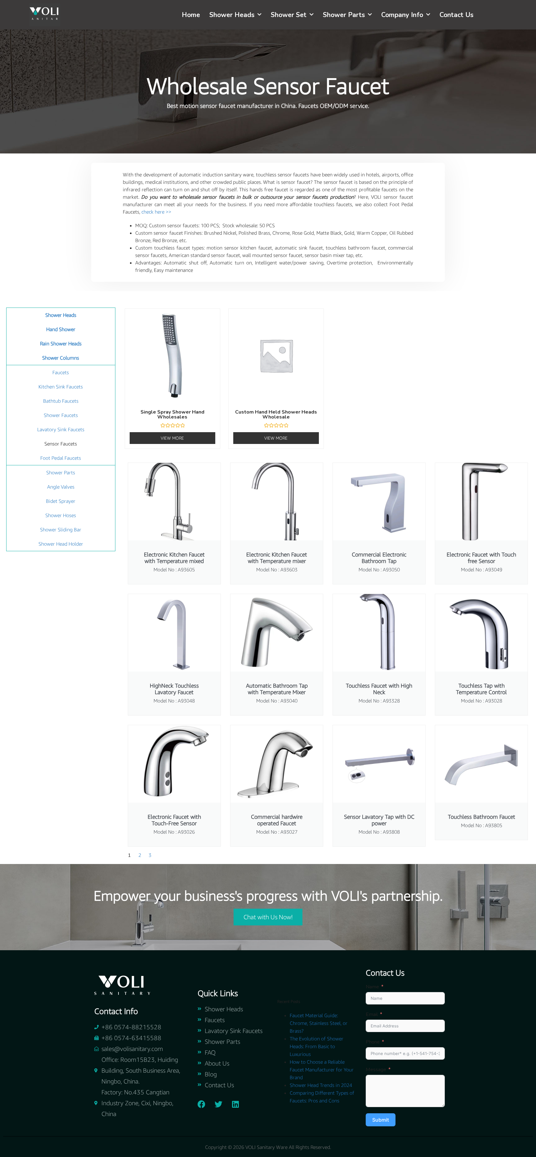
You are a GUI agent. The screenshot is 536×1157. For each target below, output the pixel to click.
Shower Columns (60, 358)
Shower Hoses (60, 515)
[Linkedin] (235, 1104)
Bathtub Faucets (60, 401)
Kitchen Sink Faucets (60, 386)
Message (376, 1069)
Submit (380, 1120)
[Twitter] (218, 1104)
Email (372, 1014)
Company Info (402, 15)
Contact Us (456, 15)
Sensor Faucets (60, 444)
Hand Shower (60, 329)
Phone (373, 1042)
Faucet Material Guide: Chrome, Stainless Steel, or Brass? (318, 1023)
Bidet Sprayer (60, 501)
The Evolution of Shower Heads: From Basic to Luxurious (316, 1046)
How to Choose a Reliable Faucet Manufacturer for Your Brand (322, 1069)
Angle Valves (60, 487)
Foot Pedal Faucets (60, 458)
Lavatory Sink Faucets (60, 429)
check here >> (156, 212)
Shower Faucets (61, 415)
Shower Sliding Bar (60, 529)
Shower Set (288, 15)
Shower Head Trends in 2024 (321, 1085)
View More (172, 438)
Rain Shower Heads (61, 343)
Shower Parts (344, 15)
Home (191, 15)
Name (372, 986)
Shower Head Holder (60, 544)
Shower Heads (231, 15)
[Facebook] (201, 1104)
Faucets (60, 372)
